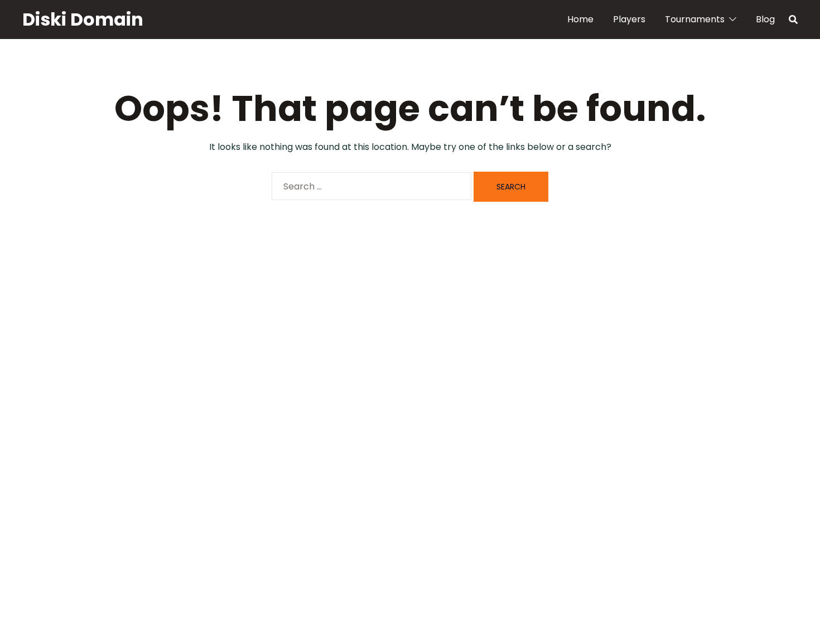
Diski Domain (82, 19)
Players (629, 19)
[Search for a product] (793, 19)
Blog (765, 19)
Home (580, 19)
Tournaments (695, 19)
